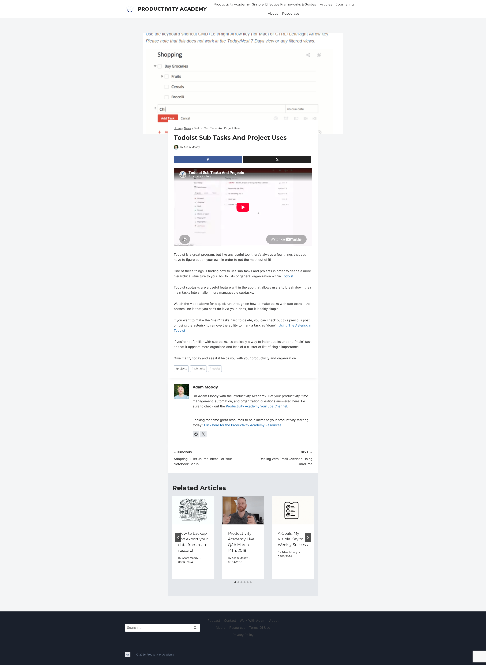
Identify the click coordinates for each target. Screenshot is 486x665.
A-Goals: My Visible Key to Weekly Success (293, 539)
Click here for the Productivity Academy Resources (242, 425)
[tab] (235, 582)
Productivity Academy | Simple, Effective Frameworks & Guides (265, 4)
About (273, 13)
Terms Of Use (259, 627)
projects (181, 368)
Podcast (213, 620)
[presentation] (193, 510)
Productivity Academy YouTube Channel (256, 406)
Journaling (345, 4)
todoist (215, 368)
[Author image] (176, 147)
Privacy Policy (243, 635)
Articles (326, 4)
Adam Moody (192, 147)
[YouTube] (127, 654)
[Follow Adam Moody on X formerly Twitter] (203, 434)
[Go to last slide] (178, 537)
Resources (291, 13)
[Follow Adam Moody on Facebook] (196, 434)
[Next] (308, 537)
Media (220, 627)
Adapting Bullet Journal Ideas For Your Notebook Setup (203, 458)
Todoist (287, 276)
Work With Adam (252, 620)
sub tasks (198, 368)
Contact (230, 620)
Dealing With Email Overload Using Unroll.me (286, 458)
